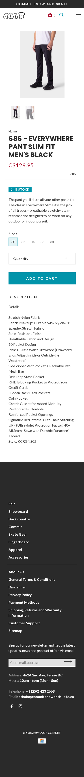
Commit (15, 526)
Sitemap (15, 630)
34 (33, 242)
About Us (16, 572)
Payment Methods (24, 602)
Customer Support (24, 623)
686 (73, 174)
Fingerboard (19, 542)
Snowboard (18, 511)
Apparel (15, 549)
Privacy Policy (20, 594)
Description (23, 297)
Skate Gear (18, 534)
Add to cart (42, 278)
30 (13, 242)
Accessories (19, 557)
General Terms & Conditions (32, 579)
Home (13, 131)
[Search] (62, 16)
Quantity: (21, 258)
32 (23, 242)
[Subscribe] (66, 662)
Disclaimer (17, 587)
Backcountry (19, 519)
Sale (12, 504)
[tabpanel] (42, 64)
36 (42, 242)
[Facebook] (11, 706)
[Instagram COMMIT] (20, 706)
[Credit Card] (42, 742)
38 (52, 242)
